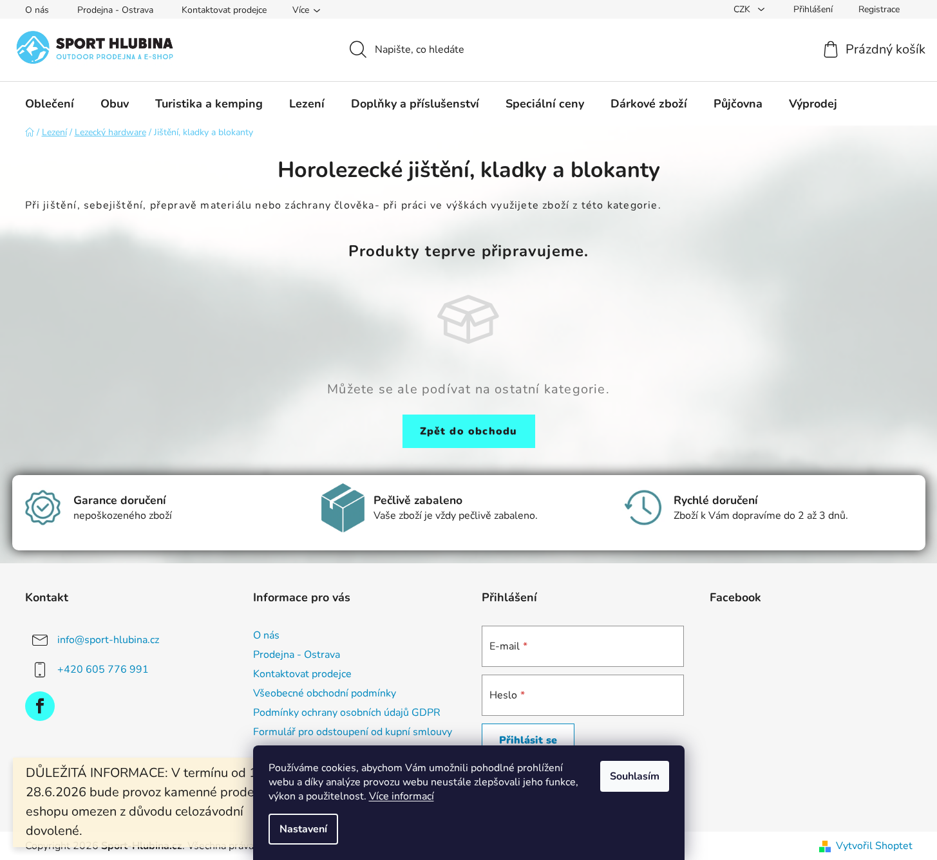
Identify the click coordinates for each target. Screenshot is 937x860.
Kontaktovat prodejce (224, 10)
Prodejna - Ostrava (115, 10)
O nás (37, 10)
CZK (743, 9)
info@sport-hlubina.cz (108, 639)
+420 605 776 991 (103, 669)
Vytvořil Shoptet (874, 846)
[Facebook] (40, 706)
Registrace (879, 9)
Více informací (401, 796)
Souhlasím (634, 776)
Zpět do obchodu (469, 431)
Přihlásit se (528, 740)
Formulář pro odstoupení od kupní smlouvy (352, 732)
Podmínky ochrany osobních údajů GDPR (346, 713)
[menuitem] (49, 104)
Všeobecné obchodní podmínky (324, 693)
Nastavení (303, 829)
